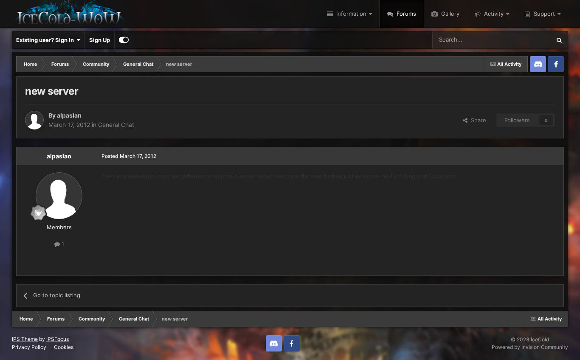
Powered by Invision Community (530, 347)
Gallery (449, 13)
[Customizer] (124, 40)
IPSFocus (57, 339)
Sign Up (99, 40)
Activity (493, 13)
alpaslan (69, 115)
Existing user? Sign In (46, 40)
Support (543, 13)
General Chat (116, 124)
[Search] (559, 40)
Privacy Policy (29, 347)
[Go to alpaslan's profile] (34, 120)
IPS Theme (25, 339)
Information (350, 13)
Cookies (63, 347)
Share (476, 120)
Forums (405, 13)
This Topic (526, 40)
